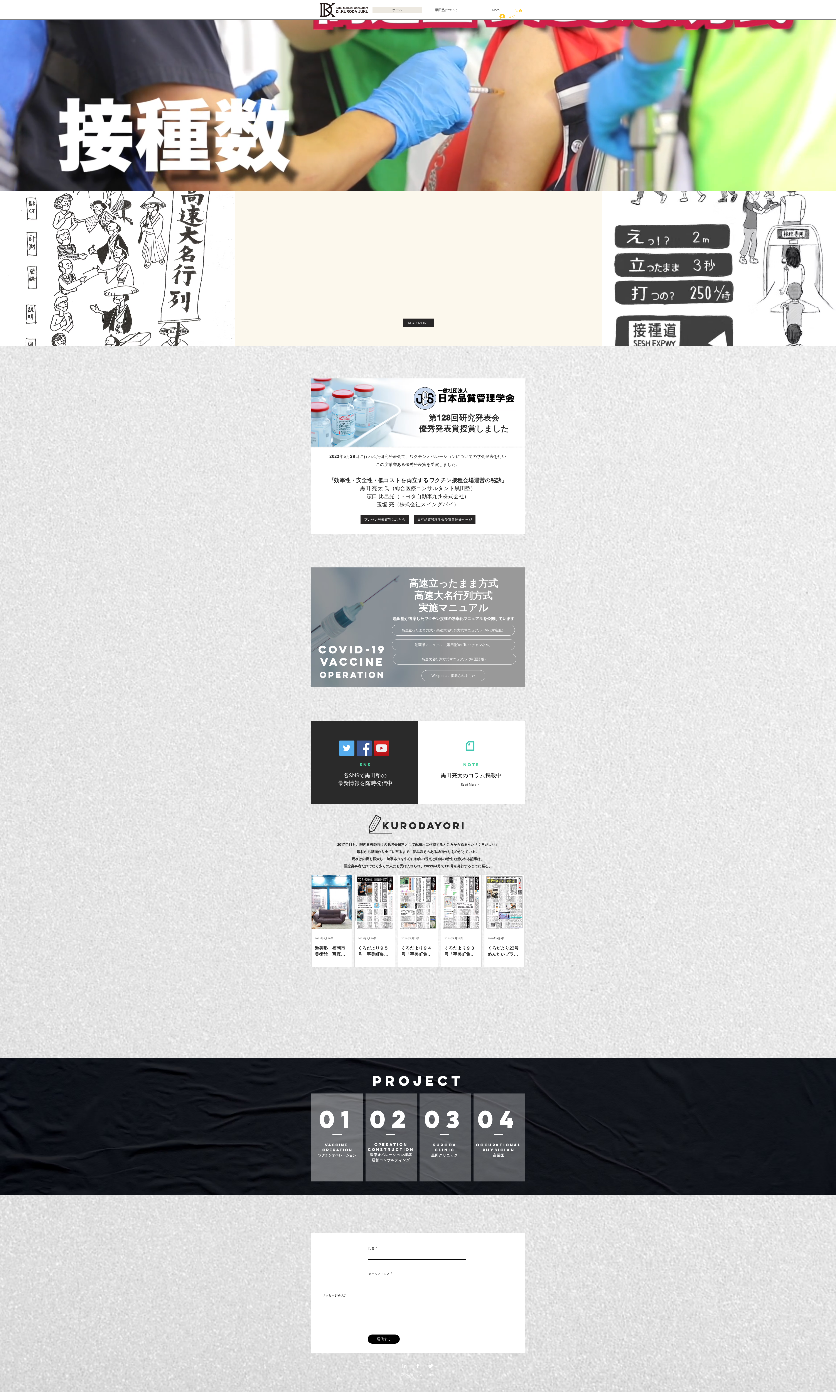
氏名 (371, 1248)
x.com (429, 1374)
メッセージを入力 (334, 1295)
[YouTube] (381, 748)
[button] (519, 10)
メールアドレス (379, 1273)
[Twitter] (346, 748)
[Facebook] (364, 748)
